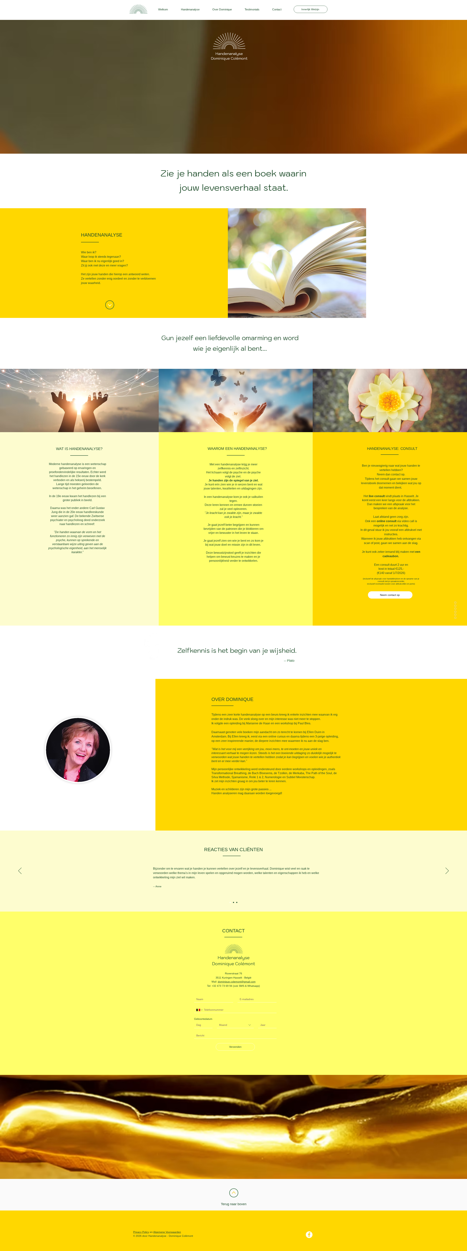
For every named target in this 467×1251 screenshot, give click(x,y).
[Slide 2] (233, 902)
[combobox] (235, 1025)
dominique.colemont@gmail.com (237, 981)
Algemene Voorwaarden (167, 1232)
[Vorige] (20, 871)
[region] (329, 11)
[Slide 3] (236, 902)
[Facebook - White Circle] (309, 1234)
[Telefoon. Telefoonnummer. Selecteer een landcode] (199, 1009)
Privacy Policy (141, 1232)
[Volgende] (447, 871)
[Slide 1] (230, 902)
